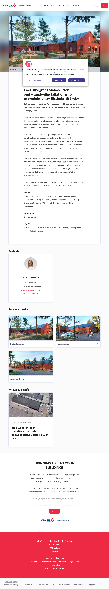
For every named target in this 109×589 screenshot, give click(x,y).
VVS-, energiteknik (49, 203)
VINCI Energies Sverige (54, 568)
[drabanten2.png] (31, 363)
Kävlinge (73, 227)
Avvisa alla (59, 80)
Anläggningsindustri (50, 199)
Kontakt (76, 5)
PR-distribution (28, 584)
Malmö (27, 231)
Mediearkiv (63, 5)
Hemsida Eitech (54, 565)
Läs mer (54, 511)
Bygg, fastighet (44, 196)
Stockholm (54, 227)
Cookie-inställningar (34, 80)
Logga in (91, 584)
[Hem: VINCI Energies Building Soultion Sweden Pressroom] (16, 5)
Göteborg (39, 231)
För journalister (64, 584)
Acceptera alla (76, 80)
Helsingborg (64, 227)
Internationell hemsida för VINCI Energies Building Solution (54, 561)
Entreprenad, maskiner (33, 203)
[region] (55, 72)
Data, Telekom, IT (31, 196)
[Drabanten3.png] (31, 328)
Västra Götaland (35, 227)
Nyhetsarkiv (48, 5)
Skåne (26, 227)
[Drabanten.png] (78, 328)
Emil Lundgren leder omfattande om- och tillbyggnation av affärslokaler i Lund (30, 433)
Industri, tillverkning (59, 196)
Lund (79, 227)
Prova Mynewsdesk (46, 584)
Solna (32, 231)
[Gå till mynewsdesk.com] (11, 581)
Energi (76, 199)
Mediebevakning (11, 584)
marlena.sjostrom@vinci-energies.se (30, 290)
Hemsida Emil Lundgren (54, 558)
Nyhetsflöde (79, 584)
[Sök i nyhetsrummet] (96, 5)
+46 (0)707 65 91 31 (30, 293)
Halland (46, 227)
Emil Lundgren (30, 217)
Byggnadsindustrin (66, 199)
